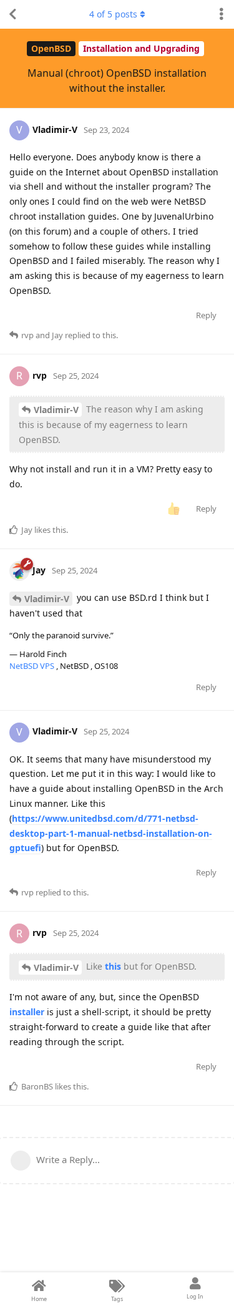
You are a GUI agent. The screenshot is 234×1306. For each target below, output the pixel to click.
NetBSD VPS (32, 665)
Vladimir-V (56, 410)
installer (26, 1012)
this (113, 966)
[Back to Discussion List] (12, 14)
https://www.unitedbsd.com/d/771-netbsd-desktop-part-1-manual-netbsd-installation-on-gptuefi (110, 833)
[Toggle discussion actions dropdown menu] (221, 14)
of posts (113, 14)
